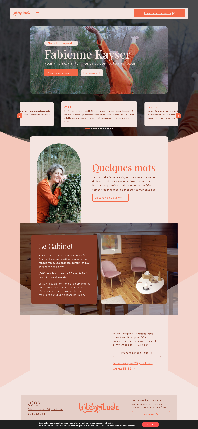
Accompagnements (59, 73)
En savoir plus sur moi (108, 197)
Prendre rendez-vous (157, 13)
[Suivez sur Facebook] (30, 403)
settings (131, 426)
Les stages (90, 72)
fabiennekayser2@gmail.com (133, 363)
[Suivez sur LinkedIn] (37, 403)
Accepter (151, 424)
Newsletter (149, 414)
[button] (19, 115)
